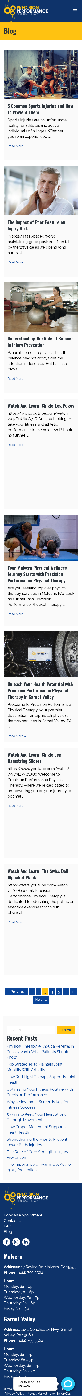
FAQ (7, 1226)
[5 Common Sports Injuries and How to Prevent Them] (41, 74)
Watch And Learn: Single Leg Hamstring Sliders (34, 757)
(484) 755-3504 (31, 1272)
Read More (17, 146)
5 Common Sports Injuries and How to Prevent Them (40, 109)
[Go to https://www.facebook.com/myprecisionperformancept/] (6, 1242)
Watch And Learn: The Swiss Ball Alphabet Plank (38, 874)
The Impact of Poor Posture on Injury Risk (36, 225)
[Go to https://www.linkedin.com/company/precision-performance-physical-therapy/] (26, 1242)
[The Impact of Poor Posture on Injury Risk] (41, 190)
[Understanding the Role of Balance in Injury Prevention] (41, 306)
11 (73, 991)
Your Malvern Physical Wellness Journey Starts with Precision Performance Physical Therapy (37, 574)
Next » (41, 1000)
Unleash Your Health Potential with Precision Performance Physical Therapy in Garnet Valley (40, 690)
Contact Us (13, 1220)
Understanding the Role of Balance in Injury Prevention (41, 341)
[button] (66, 1030)
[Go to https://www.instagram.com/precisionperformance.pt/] (16, 1242)
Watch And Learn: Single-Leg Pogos (41, 405)
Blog (8, 1231)
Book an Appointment (23, 1215)
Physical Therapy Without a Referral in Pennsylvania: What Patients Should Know (40, 1052)
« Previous (16, 991)
